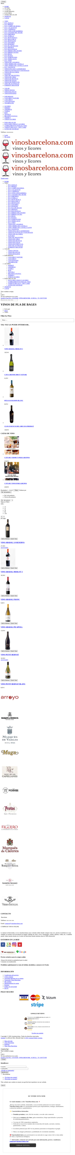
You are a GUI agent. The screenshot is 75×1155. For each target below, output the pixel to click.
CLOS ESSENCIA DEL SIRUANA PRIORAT (19, 426)
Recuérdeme (6, 1074)
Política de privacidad (10, 986)
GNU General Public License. (34, 1038)
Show (8, 502)
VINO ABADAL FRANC (10, 599)
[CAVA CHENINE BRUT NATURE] (11, 371)
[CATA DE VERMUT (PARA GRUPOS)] (11, 454)
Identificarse (4, 1072)
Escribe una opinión (37, 1033)
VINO (6, 21)
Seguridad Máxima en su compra (13, 978)
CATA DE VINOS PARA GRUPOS (15, 483)
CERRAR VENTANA (23, 1145)
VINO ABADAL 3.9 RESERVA (13, 542)
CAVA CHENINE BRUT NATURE (15, 374)
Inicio (6, 310)
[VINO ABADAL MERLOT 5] (11, 345)
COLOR (7, 88)
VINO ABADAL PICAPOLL (12, 627)
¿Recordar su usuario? (10, 1079)
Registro (6, 985)
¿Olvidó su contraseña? (7, 1070)
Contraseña (4, 1068)
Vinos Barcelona (9, 1042)
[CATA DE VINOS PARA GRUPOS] (11, 480)
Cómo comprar (8, 977)
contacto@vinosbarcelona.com (14, 923)
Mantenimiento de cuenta (11, 983)
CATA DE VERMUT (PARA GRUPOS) (17, 457)
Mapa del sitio (8, 1041)
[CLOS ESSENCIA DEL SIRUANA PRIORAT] (11, 423)
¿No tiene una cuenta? (10, 1077)
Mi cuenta (7, 137)
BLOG (6, 988)
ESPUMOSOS (8, 96)
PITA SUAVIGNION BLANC (13, 400)
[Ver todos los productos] (10, 706)
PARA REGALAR (10, 122)
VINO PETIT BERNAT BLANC (13, 684)
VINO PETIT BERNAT (10, 655)
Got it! (3, 1085)
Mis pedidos (7, 982)
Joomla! (3, 1038)
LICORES (7, 106)
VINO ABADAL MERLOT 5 (13, 349)
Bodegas (6, 1044)
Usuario (3, 1067)
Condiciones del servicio (11, 975)
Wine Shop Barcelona (10, 1046)
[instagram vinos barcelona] (14, 946)
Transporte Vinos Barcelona (12, 980)
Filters (16, 490)
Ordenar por (22, 490)
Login (6, 135)
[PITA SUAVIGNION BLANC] (11, 397)
